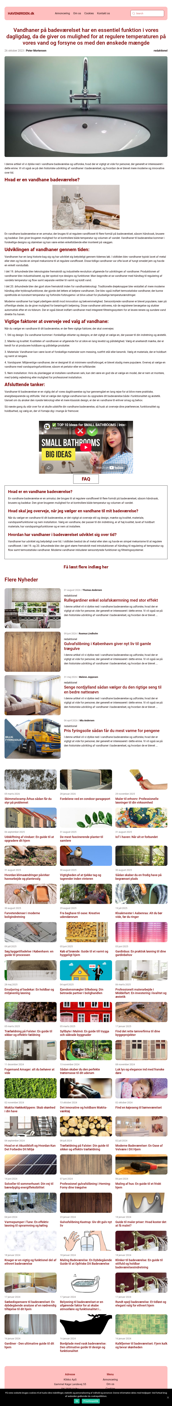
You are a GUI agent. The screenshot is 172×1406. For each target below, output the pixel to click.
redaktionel (160, 50)
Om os (77, 13)
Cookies (89, 13)
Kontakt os (103, 13)
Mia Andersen (87, 720)
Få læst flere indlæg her (86, 567)
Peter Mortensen (36, 50)
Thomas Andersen (92, 590)
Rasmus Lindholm (88, 633)
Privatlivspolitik (90, 1401)
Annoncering (62, 13)
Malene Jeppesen (88, 677)
